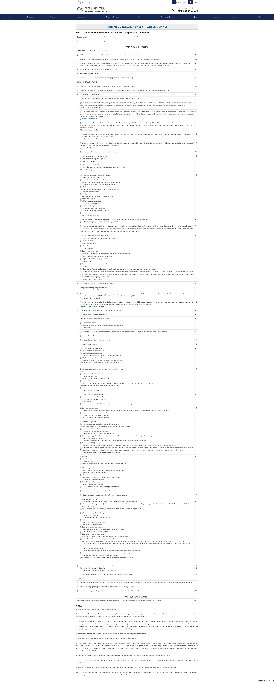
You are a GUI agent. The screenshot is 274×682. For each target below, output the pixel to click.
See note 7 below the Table (90, 290)
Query (196, 17)
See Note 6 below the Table (90, 107)
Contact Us (260, 17)
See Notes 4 (84, 306)
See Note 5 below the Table (122, 78)
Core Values (79, 17)
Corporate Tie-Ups (112, 17)
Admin (236, 17)
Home (9, 17)
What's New (181, 2)
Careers (215, 17)
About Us (29, 17)
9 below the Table (98, 306)
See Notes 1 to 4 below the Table (98, 51)
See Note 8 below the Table (90, 298)
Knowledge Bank (167, 17)
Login (195, 2)
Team (139, 17)
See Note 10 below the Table (134, 591)
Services (53, 17)
